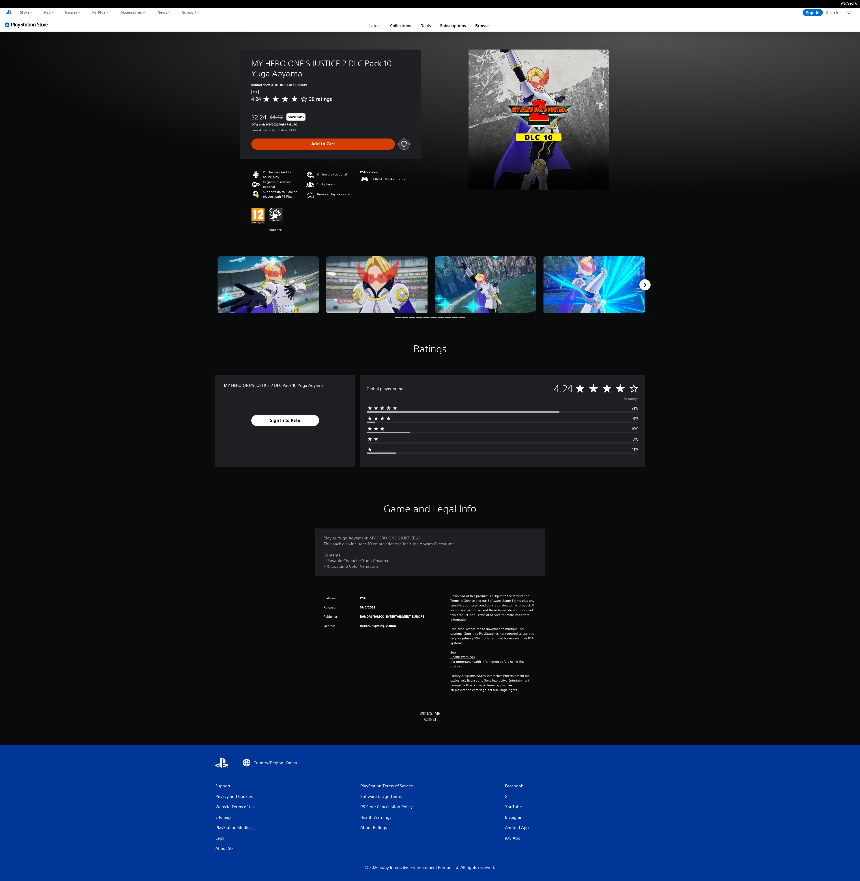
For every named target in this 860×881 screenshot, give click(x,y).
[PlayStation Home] (9, 12)
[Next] (645, 284)
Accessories (131, 12)
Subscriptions (453, 25)
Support (189, 12)
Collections (400, 25)
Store (24, 12)
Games (71, 12)
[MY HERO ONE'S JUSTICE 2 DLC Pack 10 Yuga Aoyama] (268, 285)
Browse (482, 25)
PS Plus (98, 12)
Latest (375, 25)
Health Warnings (462, 657)
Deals (425, 25)
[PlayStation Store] (28, 24)
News (162, 12)
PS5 (47, 12)
